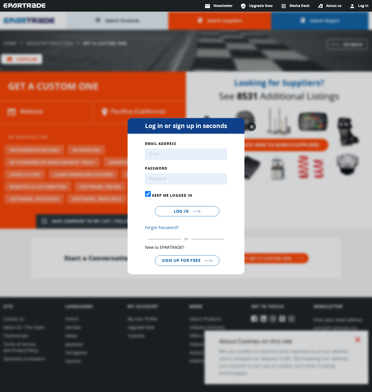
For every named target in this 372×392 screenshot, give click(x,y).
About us (333, 5)
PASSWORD (156, 168)
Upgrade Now (256, 6)
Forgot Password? (162, 227)
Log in (182, 211)
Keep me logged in (171, 195)
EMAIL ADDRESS (160, 144)
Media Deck (295, 6)
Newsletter (219, 6)
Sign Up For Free (182, 260)
